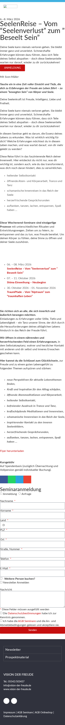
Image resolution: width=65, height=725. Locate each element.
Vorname (6, 510)
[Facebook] (6, 701)
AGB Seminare (27, 621)
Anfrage (26, 494)
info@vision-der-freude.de (17, 685)
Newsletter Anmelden (16, 582)
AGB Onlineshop (44, 712)
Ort (2, 539)
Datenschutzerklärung (15, 716)
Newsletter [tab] (13, 649)
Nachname (7, 501)
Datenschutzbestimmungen (24, 613)
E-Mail (4, 568)
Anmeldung (10, 494)
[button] (57, 8)
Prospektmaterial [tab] (17, 657)
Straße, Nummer (10, 549)
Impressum (9, 712)
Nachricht (6, 589)
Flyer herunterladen (12, 451)
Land (3, 520)
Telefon (5, 558)
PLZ (3, 530)
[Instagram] (14, 701)
